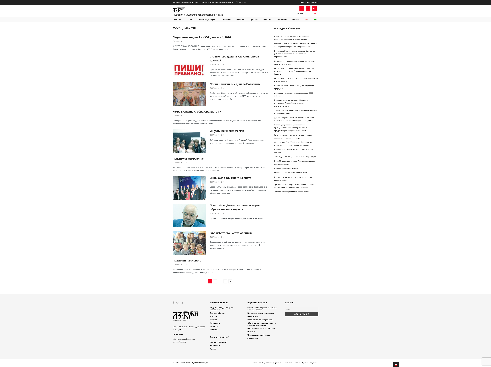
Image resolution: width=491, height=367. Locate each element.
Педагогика (252, 316)
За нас (189, 20)
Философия (252, 338)
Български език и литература (260, 313)
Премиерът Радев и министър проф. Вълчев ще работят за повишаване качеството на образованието (294, 54)
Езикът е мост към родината (286, 168)
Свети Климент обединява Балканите (235, 84)
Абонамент (281, 20)
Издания (240, 20)
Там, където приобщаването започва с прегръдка (295, 157)
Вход (304, 2)
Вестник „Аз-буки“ (207, 20)
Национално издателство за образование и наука (198, 15)
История (251, 332)
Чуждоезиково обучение (258, 335)
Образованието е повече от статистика (290, 173)
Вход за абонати (217, 313)
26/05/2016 (215, 64)
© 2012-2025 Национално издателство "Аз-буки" (190, 363)
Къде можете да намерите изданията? (222, 309)
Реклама (267, 20)
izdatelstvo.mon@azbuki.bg (184, 339)
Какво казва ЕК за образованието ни (197, 111)
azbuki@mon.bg (179, 342)
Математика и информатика (260, 320)
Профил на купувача (310, 363)
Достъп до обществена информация (267, 363)
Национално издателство (185, 2)
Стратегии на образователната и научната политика (262, 309)
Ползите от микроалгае (188, 158)
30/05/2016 (178, 41)
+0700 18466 (178, 334)
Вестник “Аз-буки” (218, 342)
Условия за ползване (291, 363)
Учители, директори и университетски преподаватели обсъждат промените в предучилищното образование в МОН (290, 128)
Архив (213, 349)
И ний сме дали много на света (230, 177)
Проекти (254, 20)
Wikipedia (242, 2)
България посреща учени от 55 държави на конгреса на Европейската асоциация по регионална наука (292, 103)
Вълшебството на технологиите (231, 233)
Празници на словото (187, 260)
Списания (226, 20)
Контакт (295, 20)
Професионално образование (261, 328)
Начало (177, 20)
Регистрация (313, 2)
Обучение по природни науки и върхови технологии (261, 324)
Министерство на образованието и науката (217, 2)
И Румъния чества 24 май (227, 131)
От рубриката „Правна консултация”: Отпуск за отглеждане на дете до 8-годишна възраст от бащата (294, 71)
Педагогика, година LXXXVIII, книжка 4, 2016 (202, 37)
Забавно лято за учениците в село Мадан (291, 192)
